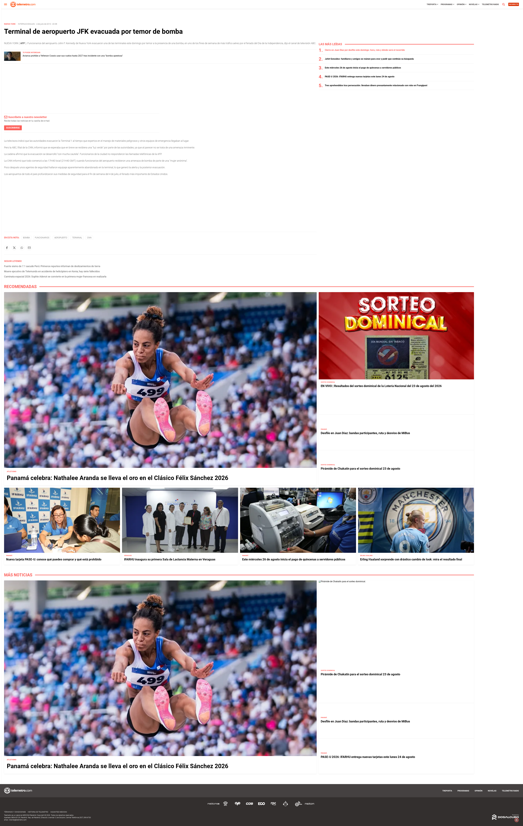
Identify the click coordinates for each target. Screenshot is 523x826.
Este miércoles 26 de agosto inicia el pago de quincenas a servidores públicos (363, 67)
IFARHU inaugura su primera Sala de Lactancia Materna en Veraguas (169, 559)
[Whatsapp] (21, 247)
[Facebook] (6, 247)
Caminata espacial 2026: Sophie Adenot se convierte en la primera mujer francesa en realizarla (55, 276)
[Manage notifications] (516, 820)
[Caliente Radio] (285, 805)
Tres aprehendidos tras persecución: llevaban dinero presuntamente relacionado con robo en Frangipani (376, 85)
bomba (26, 237)
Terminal (77, 237)
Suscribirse (13, 127)
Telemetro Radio (490, 4)
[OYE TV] (238, 805)
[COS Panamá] (250, 805)
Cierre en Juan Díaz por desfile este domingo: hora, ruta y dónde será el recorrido (365, 50)
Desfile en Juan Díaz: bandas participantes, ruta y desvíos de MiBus (365, 433)
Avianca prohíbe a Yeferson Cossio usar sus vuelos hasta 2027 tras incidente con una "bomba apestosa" (73, 55)
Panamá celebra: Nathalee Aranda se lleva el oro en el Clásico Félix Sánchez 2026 (117, 477)
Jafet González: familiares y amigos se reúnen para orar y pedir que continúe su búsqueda (369, 59)
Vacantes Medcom (58, 812)
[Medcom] (309, 805)
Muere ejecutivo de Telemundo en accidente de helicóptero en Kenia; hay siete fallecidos (52, 271)
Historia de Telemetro (38, 812)
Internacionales (26, 24)
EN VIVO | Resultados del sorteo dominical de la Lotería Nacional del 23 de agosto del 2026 (381, 386)
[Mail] (29, 247)
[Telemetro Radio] (297, 805)
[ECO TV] (261, 805)
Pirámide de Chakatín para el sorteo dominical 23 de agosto (360, 468)
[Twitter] (14, 247)
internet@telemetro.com (18, 820)
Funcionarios (42, 237)
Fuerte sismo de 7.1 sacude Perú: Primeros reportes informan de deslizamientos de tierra (52, 266)
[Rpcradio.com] (273, 805)
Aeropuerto (60, 237)
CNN (89, 237)
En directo (513, 4)
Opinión (461, 4)
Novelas (473, 4)
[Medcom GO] (214, 805)
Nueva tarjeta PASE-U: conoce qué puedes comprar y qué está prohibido (53, 559)
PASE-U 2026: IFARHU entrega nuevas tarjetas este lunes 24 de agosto (359, 76)
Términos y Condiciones (15, 812)
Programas (446, 4)
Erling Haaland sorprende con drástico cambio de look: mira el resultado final (411, 559)
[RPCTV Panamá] (226, 805)
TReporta (431, 4)
